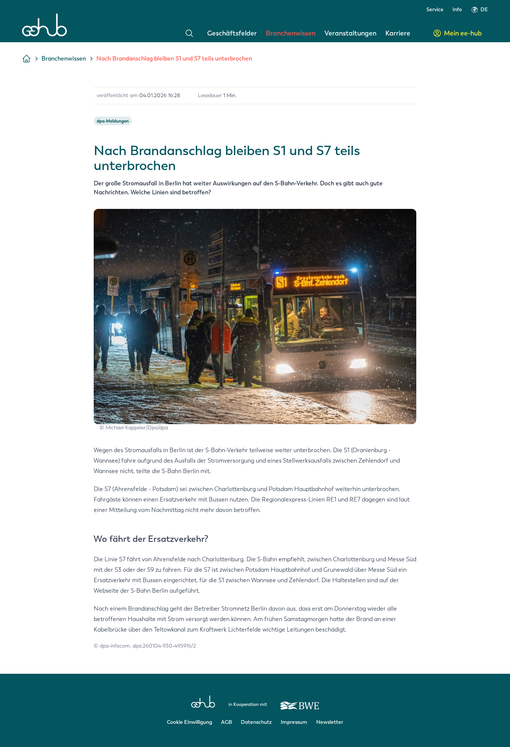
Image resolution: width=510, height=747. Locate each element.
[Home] (44, 24)
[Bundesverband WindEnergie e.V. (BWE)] (299, 702)
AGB (226, 722)
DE (484, 9)
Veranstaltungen (350, 33)
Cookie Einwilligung (189, 722)
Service (435, 9)
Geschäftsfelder (232, 33)
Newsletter (329, 722)
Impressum (294, 722)
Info (457, 9)
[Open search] (189, 33)
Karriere (397, 33)
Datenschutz (256, 722)
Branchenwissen (290, 33)
